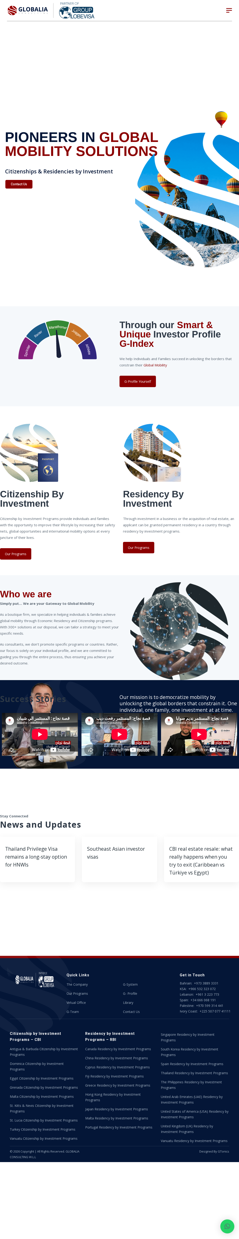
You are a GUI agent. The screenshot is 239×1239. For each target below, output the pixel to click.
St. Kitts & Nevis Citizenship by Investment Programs (42, 1108)
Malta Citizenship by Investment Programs (42, 1096)
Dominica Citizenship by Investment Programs (37, 1066)
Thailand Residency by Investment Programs (194, 1073)
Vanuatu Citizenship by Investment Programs (43, 1138)
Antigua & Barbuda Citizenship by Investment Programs (44, 1052)
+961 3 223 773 (207, 994)
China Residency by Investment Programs (116, 1058)
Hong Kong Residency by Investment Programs (113, 1097)
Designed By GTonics (214, 1151)
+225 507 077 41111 (215, 1011)
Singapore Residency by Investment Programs (187, 1037)
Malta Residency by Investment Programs (116, 1118)
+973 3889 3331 (206, 983)
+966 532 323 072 (202, 989)
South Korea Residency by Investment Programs (189, 1052)
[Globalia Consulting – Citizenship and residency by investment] (51, 10)
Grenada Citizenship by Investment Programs (44, 1087)
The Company (77, 984)
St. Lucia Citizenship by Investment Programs (44, 1120)
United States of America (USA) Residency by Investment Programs (194, 1114)
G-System (130, 984)
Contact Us (19, 184)
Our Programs (15, 554)
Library (128, 1002)
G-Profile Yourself (137, 381)
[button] (227, 1226)
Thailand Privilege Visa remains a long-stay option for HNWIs (36, 857)
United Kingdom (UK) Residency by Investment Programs (187, 1129)
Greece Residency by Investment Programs (117, 1085)
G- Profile (130, 993)
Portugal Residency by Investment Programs (118, 1127)
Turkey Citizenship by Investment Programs (42, 1129)
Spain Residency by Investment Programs (192, 1064)
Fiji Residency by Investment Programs (114, 1076)
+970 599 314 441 (209, 1005)
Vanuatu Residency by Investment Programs (194, 1141)
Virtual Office (76, 1002)
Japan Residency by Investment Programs (116, 1109)
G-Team (73, 1011)
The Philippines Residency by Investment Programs (191, 1085)
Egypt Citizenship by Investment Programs (42, 1078)
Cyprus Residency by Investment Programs (117, 1067)
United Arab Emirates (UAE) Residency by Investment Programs (192, 1099)
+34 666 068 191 (203, 1000)
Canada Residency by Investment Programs (118, 1049)
